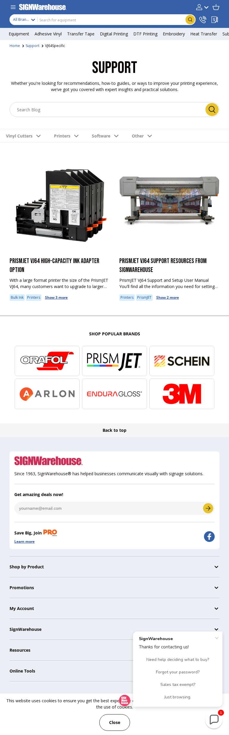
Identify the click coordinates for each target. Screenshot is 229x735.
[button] (215, 7)
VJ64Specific (55, 45)
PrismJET (144, 297)
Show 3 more (56, 297)
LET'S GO (208, 508)
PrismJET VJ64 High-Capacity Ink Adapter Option (54, 265)
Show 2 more (167, 297)
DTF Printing (145, 34)
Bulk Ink (17, 297)
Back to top (114, 430)
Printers (62, 136)
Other (138, 136)
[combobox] (103, 19)
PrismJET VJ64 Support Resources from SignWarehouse (163, 265)
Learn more (24, 541)
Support (32, 45)
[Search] (212, 109)
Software (101, 136)
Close (114, 722)
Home (15, 45)
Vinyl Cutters (19, 136)
